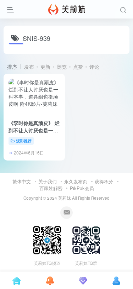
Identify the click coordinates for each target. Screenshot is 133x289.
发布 (29, 66)
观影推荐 (24, 140)
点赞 (78, 66)
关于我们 (47, 181)
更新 (45, 66)
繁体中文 (21, 181)
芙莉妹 (64, 198)
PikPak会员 (82, 188)
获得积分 (104, 181)
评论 (94, 66)
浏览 (62, 66)
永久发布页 (75, 181)
